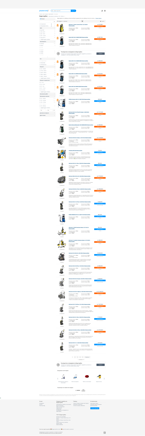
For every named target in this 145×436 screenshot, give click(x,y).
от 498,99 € (100, 240)
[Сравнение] (102, 11)
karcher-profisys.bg (100, 205)
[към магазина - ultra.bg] (62, 218)
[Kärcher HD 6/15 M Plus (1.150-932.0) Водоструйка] (62, 269)
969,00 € (100, 163)
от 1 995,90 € (100, 189)
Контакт (40, 404)
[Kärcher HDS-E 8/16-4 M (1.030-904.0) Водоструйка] (62, 179)
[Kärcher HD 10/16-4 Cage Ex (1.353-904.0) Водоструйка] (62, 295)
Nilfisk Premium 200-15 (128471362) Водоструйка (79, 99)
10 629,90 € (100, 253)
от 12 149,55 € (100, 291)
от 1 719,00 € (100, 137)
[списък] (82, 21)
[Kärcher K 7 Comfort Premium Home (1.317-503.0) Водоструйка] (62, 244)
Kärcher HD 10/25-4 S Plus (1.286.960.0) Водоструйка (80, 330)
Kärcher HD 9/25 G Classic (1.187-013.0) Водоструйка (80, 137)
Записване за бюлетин (77, 404)
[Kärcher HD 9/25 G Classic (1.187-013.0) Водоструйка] (62, 141)
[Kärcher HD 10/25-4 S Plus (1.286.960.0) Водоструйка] (62, 333)
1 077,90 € (100, 342)
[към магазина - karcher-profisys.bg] (62, 205)
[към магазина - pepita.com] (62, 154)
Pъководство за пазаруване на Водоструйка (71, 51)
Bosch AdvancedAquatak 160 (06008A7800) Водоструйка (81, 124)
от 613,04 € (100, 73)
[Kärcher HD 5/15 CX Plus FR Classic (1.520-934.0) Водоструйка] (62, 115)
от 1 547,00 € (100, 304)
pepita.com (100, 153)
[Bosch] (78, 390)
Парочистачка (99, 381)
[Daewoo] (83, 390)
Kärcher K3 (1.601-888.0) (61, 416)
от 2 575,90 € (100, 330)
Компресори (58, 409)
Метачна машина (75, 381)
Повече (100, 53)
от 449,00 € (100, 125)
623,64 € (100, 99)
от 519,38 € (100, 86)
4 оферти (100, 40)
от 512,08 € (100, 24)
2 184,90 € (100, 278)
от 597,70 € (100, 37)
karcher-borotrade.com (100, 166)
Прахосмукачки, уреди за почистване (63, 382)
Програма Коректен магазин (96, 404)
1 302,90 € (100, 201)
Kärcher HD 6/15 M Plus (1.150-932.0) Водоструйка (79, 265)
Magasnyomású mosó (56, 429)
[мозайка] (84, 21)
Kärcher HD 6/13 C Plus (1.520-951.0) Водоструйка (79, 317)
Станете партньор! (94, 408)
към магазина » (100, 101)
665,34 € (100, 214)
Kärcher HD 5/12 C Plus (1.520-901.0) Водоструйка (79, 163)
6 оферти (100, 243)
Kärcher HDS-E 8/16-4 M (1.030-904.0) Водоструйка (79, 176)
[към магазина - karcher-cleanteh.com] (62, 256)
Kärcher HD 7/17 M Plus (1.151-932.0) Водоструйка (79, 304)
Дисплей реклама (93, 405)
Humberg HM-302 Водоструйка (75, 150)
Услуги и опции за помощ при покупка (81, 403)
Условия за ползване (58, 432)
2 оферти (100, 27)
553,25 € (100, 227)
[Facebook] (105, 432)
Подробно (62, 108)
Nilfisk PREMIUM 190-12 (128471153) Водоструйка (79, 214)
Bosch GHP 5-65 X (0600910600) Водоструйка (78, 37)
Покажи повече (98, 18)
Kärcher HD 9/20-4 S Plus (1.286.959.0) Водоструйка (80, 189)
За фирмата (41, 403)
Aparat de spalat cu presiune (68, 429)
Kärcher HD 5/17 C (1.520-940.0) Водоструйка (78, 342)
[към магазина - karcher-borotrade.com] (62, 167)
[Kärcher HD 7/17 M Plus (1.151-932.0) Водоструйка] (62, 308)
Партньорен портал (94, 403)
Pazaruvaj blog (42, 405)
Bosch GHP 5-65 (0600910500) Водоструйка (78, 86)
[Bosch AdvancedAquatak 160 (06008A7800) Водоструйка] (62, 128)
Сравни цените (100, 26)
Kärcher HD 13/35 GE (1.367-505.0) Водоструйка (79, 253)
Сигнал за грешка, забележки (79, 405)
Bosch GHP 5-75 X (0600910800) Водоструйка (78, 60)
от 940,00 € (100, 266)
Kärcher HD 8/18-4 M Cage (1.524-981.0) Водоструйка (80, 278)
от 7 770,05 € (100, 176)
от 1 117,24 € (100, 112)
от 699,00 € (100, 60)
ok (54, 21)
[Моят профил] (105, 11)
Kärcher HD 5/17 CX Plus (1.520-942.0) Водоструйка (80, 201)
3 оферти (100, 64)
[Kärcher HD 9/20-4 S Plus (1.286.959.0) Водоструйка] (62, 192)
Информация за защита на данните (46, 432)
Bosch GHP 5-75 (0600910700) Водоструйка (78, 73)
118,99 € (100, 150)
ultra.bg (100, 102)
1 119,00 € (100, 317)
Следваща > (87, 357)
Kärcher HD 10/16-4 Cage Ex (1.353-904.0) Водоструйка (80, 291)
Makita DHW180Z (59, 424)
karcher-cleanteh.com (100, 256)
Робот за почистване (87, 381)
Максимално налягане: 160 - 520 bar (56, 16)
